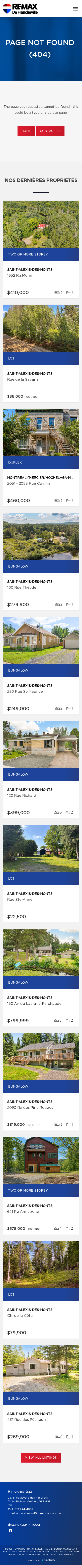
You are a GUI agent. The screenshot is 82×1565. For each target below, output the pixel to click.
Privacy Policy (18, 1555)
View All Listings (41, 1457)
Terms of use (37, 1555)
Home (26, 131)
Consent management (60, 1555)
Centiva (48, 1560)
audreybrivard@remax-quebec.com (39, 1513)
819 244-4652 (24, 1509)
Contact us (50, 131)
